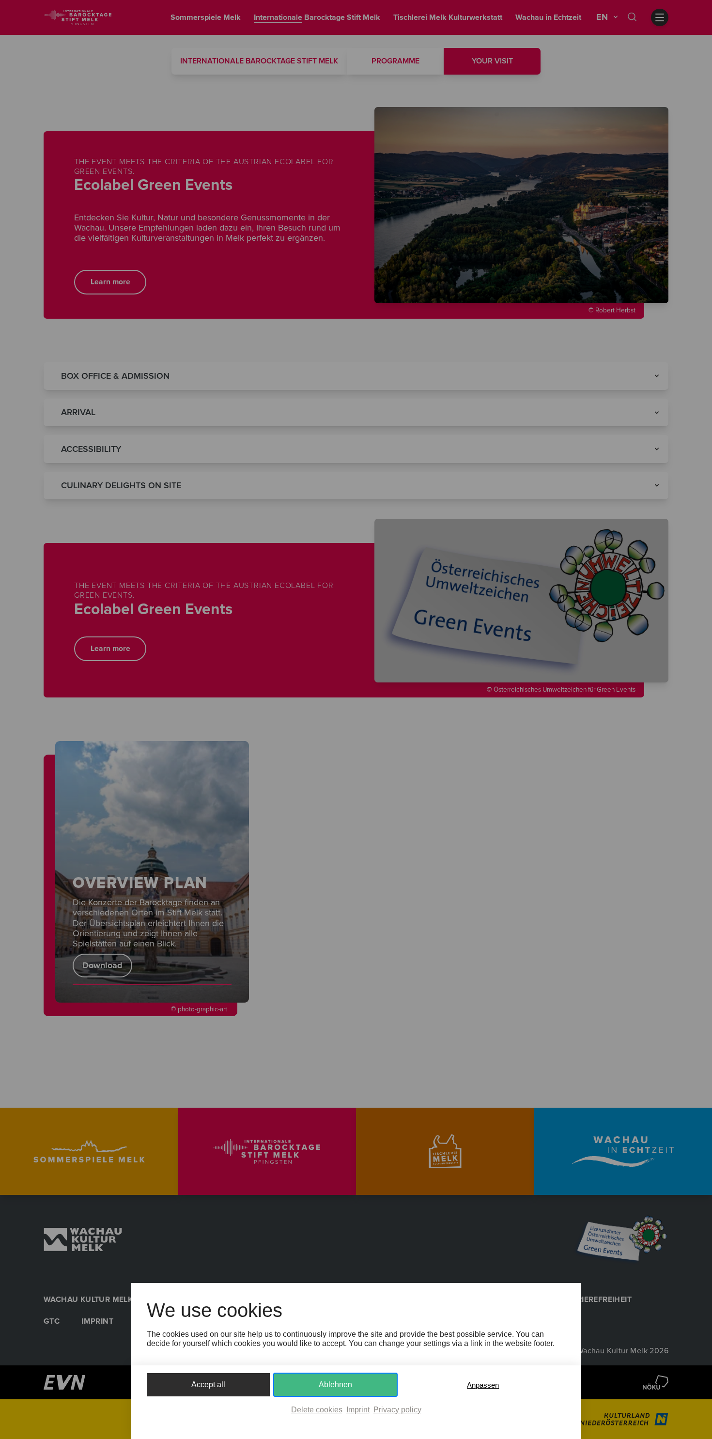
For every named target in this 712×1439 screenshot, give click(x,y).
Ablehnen (335, 1384)
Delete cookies (316, 1410)
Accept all (208, 1384)
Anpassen (483, 1385)
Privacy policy (397, 1410)
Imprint (358, 1410)
